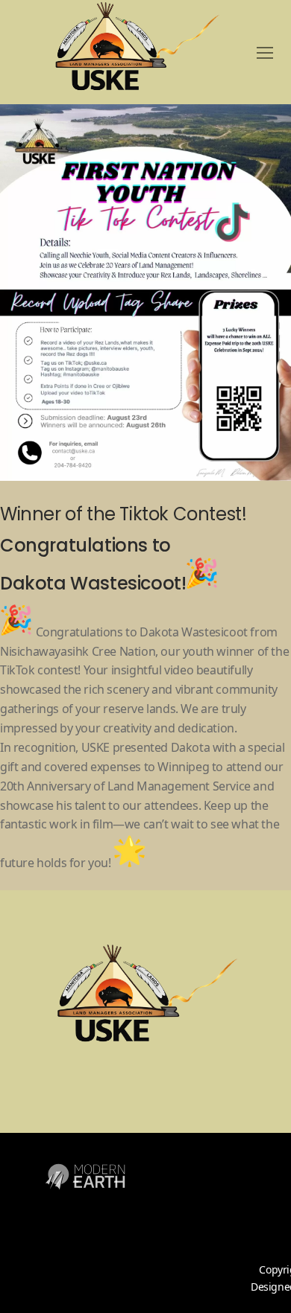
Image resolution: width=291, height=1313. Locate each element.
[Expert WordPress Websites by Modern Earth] (85, 1198)
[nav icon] (265, 52)
